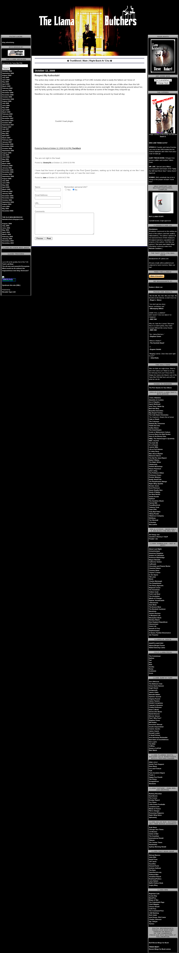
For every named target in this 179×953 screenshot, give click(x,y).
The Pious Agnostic (156, 585)
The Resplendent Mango (158, 481)
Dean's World (154, 709)
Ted (150, 660)
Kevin (151, 673)
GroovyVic (47, 163)
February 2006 (7, 165)
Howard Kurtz (154, 866)
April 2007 (5, 135)
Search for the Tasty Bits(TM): (12, 63)
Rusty (151, 669)
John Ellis (152, 857)
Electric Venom (154, 716)
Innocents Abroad (155, 724)
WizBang (152, 518)
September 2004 (8, 202)
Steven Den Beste (155, 712)
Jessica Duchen (155, 613)
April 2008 (5, 110)
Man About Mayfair (156, 453)
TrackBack (76, 148)
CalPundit (152, 564)
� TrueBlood (74, 61)
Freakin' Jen (153, 539)
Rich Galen (153, 915)
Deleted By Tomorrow (157, 423)
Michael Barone (154, 855)
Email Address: (41, 195)
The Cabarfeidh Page (156, 902)
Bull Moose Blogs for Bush (159, 943)
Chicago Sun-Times (156, 829)
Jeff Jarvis (152, 861)
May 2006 (5, 159)
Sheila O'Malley (154, 492)
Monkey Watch (154, 620)
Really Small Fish (155, 479)
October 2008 (7, 97)
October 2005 (7, 174)
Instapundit (153, 690)
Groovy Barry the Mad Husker (160, 434)
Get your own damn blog (165, 244)
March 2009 (6, 86)
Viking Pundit (154, 514)
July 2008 (5, 103)
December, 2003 (8, 241)
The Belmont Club (155, 684)
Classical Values (155, 568)
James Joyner (154, 731)
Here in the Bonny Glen (157, 436)
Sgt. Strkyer (153, 921)
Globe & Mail (153, 834)
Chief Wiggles (154, 904)
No (76, 190)
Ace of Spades (154, 402)
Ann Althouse (154, 681)
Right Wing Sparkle (156, 483)
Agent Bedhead (154, 404)
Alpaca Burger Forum (157, 645)
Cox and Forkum (155, 768)
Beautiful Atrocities (156, 411)
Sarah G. (163, 136)
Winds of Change (155, 598)
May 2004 (5, 208)
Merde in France (155, 809)
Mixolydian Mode (155, 618)
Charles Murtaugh (155, 581)
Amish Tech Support (156, 764)
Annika (151, 667)
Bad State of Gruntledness (159, 739)
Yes (68, 190)
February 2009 (7, 88)
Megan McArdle (154, 560)
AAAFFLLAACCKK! (156, 643)
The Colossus (154, 421)
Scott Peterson (154, 488)
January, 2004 (7, 239)
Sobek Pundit (154, 496)
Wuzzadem (153, 524)
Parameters (153, 844)
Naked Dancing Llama (157, 647)
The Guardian (154, 836)
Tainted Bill (153, 503)
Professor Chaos (155, 475)
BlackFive (152, 898)
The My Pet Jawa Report (158, 458)
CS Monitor (153, 832)
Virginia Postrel (154, 699)
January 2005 (7, 193)
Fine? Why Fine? (155, 718)
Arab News (153, 827)
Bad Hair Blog (154, 408)
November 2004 (7, 198)
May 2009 (5, 82)
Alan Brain (153, 605)
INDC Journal (154, 441)
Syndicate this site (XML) (11, 285)
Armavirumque (154, 551)
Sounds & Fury (154, 628)
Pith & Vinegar (154, 811)
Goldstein (152, 671)
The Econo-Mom (155, 607)
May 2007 (5, 133)
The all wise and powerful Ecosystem (16, 266)
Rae (150, 662)
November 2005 (7, 172)
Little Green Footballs (157, 804)
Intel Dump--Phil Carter (157, 917)
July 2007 (5, 129)
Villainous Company (156, 516)
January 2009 (7, 90)
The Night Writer (155, 462)
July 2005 (5, 181)
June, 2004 (6, 228)
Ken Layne (153, 742)
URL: (37, 203)
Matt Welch (153, 750)
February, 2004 (7, 236)
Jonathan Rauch (155, 876)
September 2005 (8, 176)
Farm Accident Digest (157, 773)
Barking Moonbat (155, 793)
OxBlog (152, 746)
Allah (151, 762)
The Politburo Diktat (156, 473)
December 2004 (7, 196)
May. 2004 (5, 230)
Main (85, 61)
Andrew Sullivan (155, 868)
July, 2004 (5, 226)
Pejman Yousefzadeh (156, 600)
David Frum (153, 859)
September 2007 (8, 125)
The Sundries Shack (156, 501)
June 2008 (6, 105)
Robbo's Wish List (155, 287)
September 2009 (8, 73)
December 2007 (7, 118)
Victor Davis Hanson (156, 686)
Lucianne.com (154, 806)
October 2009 (7, 71)
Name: (38, 187)
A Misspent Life (154, 615)
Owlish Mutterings (155, 466)
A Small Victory (154, 735)
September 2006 (8, 150)
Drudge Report (154, 800)
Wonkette (152, 783)
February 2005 (7, 191)
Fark (150, 770)
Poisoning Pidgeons (156, 813)
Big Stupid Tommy (156, 413)
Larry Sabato (153, 881)
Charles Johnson (155, 919)
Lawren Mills (153, 447)
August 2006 (6, 153)
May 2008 (5, 107)
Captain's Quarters (156, 705)
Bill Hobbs (153, 722)
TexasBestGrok (154, 505)
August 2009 (6, 75)
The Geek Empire (155, 430)
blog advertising (8, 42)
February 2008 (7, 114)
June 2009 (6, 80)
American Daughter (156, 553)
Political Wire (153, 874)
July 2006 (5, 155)
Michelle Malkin (154, 694)
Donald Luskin (154, 733)
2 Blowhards (153, 603)
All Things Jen (154, 534)
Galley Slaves (154, 428)
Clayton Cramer (154, 572)
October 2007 (7, 123)
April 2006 (5, 161)
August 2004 (6, 204)
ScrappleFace (154, 781)
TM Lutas (152, 577)
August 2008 (6, 101)
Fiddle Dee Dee (154, 425)
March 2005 (6, 189)
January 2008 (7, 116)
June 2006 (6, 157)
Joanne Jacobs (154, 729)
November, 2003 (8, 243)
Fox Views (152, 802)
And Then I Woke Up (156, 406)
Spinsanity (153, 817)
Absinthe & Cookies (156, 400)
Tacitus (151, 924)
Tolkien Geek (153, 592)
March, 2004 (6, 234)
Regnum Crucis (154, 587)
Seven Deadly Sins (155, 490)
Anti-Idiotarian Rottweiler (158, 737)
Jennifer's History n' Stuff (158, 537)
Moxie (151, 579)
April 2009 (5, 84)
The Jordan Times (155, 842)
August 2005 (6, 178)
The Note (152, 870)
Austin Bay (153, 896)
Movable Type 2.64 (9, 292)
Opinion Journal (155, 696)
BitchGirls (152, 611)
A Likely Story (154, 451)
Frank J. (152, 775)
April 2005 (5, 187)
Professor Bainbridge (157, 557)
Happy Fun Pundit (155, 777)
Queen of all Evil (155, 748)
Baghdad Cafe (154, 893)
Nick (150, 664)
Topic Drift (153, 509)
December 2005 (7, 170)
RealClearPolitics (155, 879)
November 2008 (7, 95)
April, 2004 (6, 232)
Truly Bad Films (154, 511)
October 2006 (7, 148)
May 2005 (5, 185)
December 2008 (7, 92)
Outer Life (152, 626)
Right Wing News (155, 815)
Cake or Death (154, 419)
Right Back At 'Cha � (100, 61)
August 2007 (6, 127)
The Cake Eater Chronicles (158, 415)
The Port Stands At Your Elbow (160, 388)
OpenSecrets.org (155, 872)
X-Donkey (152, 522)
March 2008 (6, 112)
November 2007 (7, 120)
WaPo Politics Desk (156, 883)
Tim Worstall (153, 520)
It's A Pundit (153, 445)
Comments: (40, 211)
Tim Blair (152, 744)
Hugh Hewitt (153, 688)
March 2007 (6, 138)
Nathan (151, 658)
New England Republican (158, 622)
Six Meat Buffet (154, 494)
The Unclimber (154, 596)
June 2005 (6, 183)
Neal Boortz (153, 796)
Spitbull (152, 499)
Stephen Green (154, 720)
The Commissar (155, 656)
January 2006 (7, 168)
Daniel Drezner (154, 714)
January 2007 (7, 142)
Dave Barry (153, 766)
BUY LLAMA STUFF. (156, 216)
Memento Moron (155, 456)
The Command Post (156, 911)
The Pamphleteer (155, 583)
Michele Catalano (155, 248)
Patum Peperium (155, 469)
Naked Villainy (154, 460)
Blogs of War (153, 900)
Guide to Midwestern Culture (159, 432)
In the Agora (153, 575)
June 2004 (6, 206)
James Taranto (154, 701)
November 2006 (7, 146)
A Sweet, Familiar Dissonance (160, 633)
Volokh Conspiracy (156, 703)
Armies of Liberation (156, 555)
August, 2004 (7, 223)
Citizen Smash (154, 906)
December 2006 (7, 144)
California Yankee (155, 562)
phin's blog (153, 471)
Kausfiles (152, 864)
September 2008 (8, 99)
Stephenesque (154, 630)
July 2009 (5, 77)
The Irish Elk (153, 443)
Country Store (154, 570)
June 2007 (6, 131)
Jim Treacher (153, 635)
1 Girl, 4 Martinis (155, 398)
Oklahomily (153, 464)
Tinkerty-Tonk (154, 507)
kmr (44, 178)
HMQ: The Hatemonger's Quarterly (161, 438)
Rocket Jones (154, 486)
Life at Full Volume (156, 449)
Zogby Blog (153, 885)
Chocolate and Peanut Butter (159, 566)
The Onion (153, 779)
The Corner (153, 798)
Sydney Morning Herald (157, 847)
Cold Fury (152, 909)
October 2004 (7, 200)
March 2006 (6, 163)
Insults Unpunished (156, 727)
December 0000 (7, 211)
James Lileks (153, 692)
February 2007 (7, 140)
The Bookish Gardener (157, 609)
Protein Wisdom (155, 477)
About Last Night (155, 549)
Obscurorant (153, 624)
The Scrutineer (154, 590)
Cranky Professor (155, 707)
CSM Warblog (154, 913)
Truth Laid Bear (7, 264)
